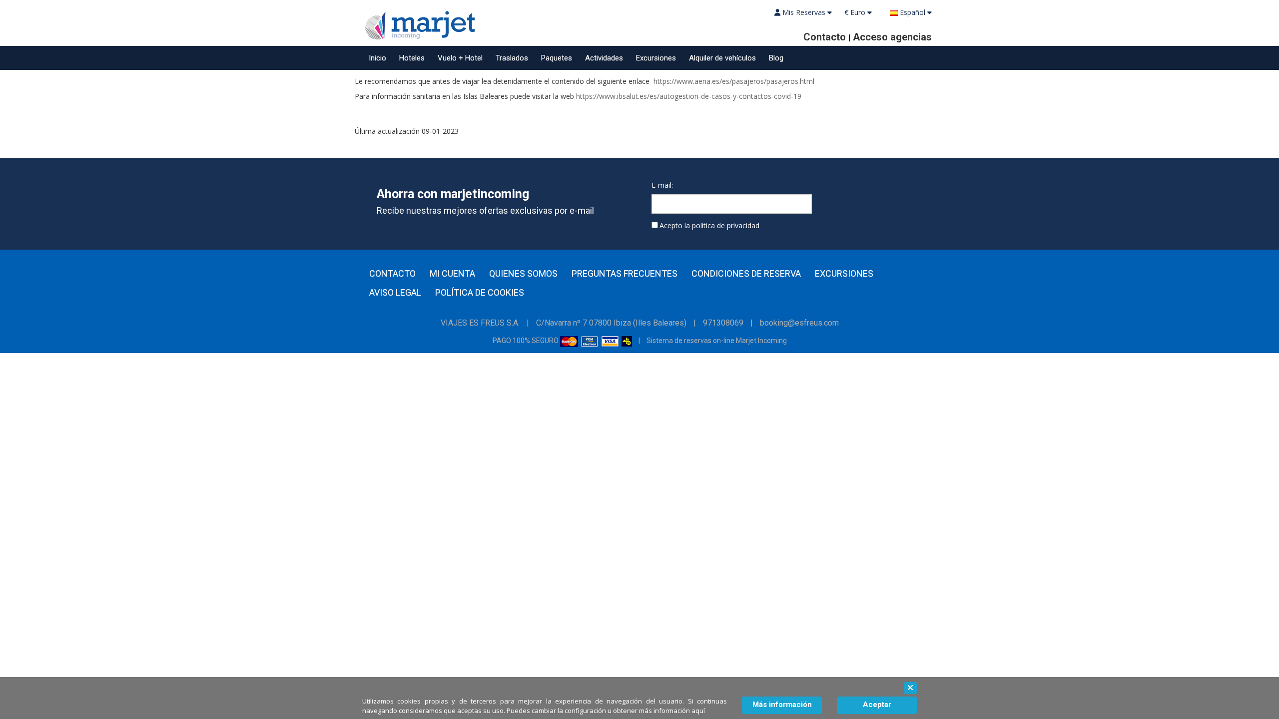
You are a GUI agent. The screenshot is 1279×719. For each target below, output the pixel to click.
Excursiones (656, 57)
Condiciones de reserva (746, 274)
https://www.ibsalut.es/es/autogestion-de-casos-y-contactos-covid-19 (688, 96)
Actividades (604, 57)
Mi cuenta (452, 274)
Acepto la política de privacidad (709, 225)
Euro (855, 12)
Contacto (392, 274)
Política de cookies (479, 293)
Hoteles (412, 57)
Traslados (512, 57)
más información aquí (672, 710)
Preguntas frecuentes (624, 274)
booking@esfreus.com (799, 323)
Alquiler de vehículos (722, 57)
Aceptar (877, 704)
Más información (782, 704)
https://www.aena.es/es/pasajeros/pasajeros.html (733, 81)
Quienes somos (523, 274)
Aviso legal (395, 293)
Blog (776, 57)
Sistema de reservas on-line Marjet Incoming (716, 341)
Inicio (377, 57)
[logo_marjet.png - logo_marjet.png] (417, 23)
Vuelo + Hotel (460, 57)
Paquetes (556, 57)
